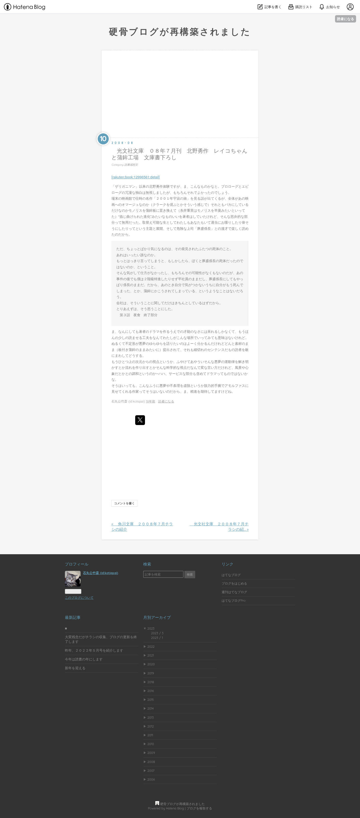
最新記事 (73, 617)
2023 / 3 (157, 633)
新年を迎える (75, 668)
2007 (151, 770)
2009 (151, 753)
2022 (151, 646)
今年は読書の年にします (84, 659)
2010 (150, 744)
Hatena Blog (175, 808)
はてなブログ (231, 575)
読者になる (345, 19)
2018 (150, 682)
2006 (151, 779)
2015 (150, 700)
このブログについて (79, 597)
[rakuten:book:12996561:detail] (135, 176)
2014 (150, 708)
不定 (128, 343)
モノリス (135, 210)
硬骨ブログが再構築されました (180, 31)
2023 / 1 (157, 638)
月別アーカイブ (157, 617)
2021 (150, 655)
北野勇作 (156, 186)
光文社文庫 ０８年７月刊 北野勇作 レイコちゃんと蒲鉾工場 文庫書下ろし (179, 154)
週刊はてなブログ (234, 592)
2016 (150, 691)
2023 (151, 628)
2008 (151, 762)
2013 (150, 717)
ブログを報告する (199, 808)
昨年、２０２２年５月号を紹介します (94, 650)
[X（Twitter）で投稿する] (140, 420)
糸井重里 (187, 210)
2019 (150, 673)
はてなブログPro (234, 600)
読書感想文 (131, 164)
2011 (150, 735)
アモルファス (235, 385)
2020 (151, 664)
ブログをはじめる (234, 583)
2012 (150, 726)
